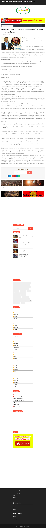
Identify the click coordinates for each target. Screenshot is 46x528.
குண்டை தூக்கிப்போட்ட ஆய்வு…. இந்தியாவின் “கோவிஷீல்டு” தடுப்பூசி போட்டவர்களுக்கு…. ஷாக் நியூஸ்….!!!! (26, 241)
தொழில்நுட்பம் (16, 300)
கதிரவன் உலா (23, 294)
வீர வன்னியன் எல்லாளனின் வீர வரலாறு (29, 198)
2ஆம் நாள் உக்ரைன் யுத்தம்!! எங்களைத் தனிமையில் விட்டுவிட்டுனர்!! (24, 255)
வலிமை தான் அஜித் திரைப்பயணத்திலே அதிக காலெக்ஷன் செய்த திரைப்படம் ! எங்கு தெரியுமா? (26, 250)
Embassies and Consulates (19, 400)
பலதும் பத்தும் (28, 300)
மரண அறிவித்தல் (17, 302)
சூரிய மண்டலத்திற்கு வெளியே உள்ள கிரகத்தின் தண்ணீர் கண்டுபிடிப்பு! (32, 187)
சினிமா (22, 298)
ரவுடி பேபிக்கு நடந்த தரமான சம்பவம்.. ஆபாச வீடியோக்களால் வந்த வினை (26, 236)
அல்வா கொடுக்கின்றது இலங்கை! (25, 244)
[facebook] (19, 4)
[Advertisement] (29, 213)
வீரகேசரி (14, 509)
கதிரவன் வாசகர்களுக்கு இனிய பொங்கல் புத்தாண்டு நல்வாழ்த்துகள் (21, 1)
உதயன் (14, 507)
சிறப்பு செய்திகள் (17, 298)
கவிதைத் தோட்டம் (25, 296)
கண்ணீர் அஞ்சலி (17, 294)
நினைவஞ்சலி (22, 300)
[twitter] (22, 4)
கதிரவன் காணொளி (16, 493)
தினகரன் (14, 518)
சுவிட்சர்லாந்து (27, 298)
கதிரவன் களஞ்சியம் (6, 34)
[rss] (24, 4)
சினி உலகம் (15, 519)
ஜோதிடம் (22, 302)
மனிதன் (14, 495)
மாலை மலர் (15, 516)
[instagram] (26, 4)
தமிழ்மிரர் (14, 505)
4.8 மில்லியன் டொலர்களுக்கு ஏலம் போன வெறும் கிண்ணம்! (10, 198)
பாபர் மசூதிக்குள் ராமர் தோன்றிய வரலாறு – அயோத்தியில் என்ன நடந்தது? (11, 187)
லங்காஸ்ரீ (14, 497)
